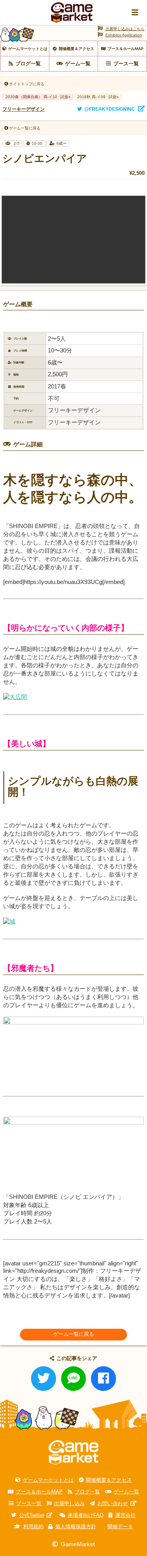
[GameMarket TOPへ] (73, 1452)
